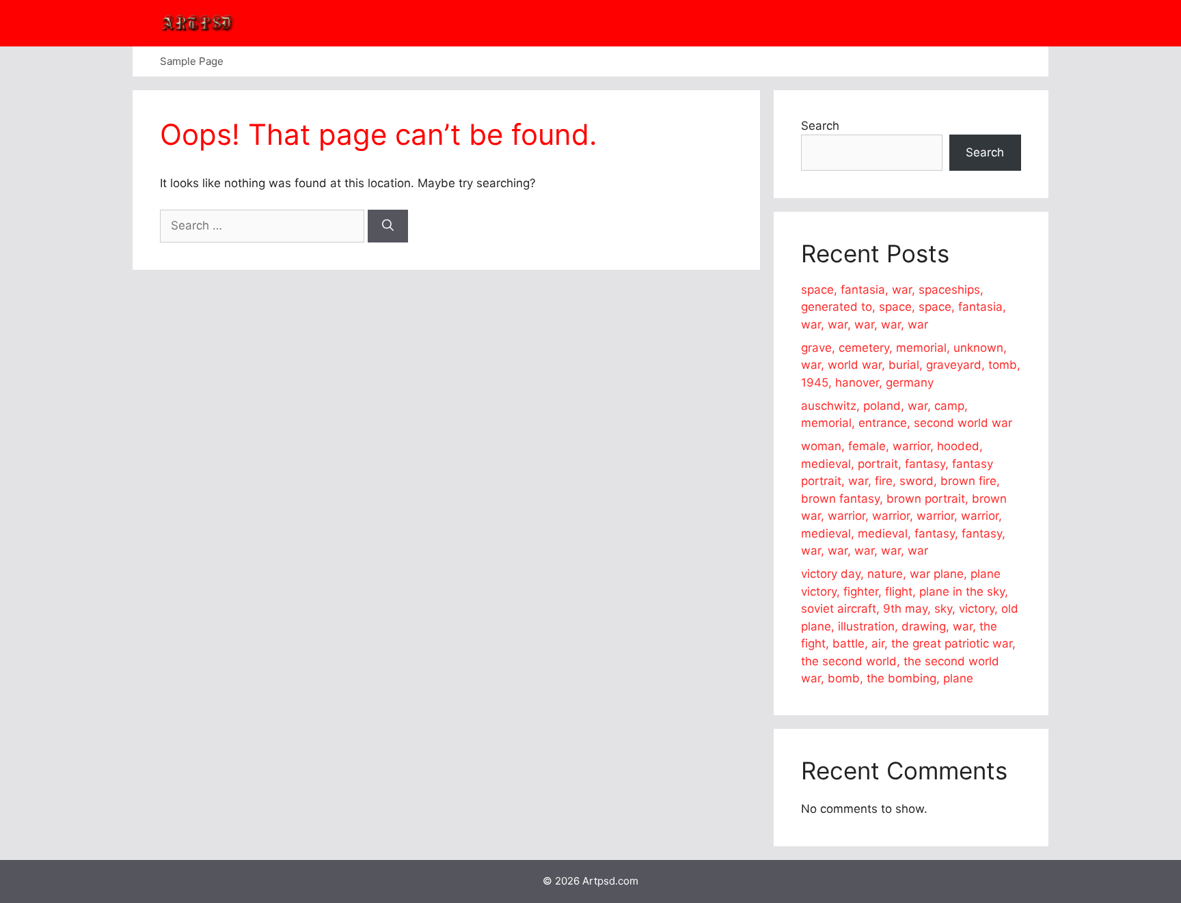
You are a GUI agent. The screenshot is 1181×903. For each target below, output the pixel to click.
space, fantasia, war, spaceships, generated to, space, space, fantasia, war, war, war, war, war (903, 307)
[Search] (388, 226)
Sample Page (191, 61)
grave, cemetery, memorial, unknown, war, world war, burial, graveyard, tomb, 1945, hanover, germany (910, 365)
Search (820, 126)
